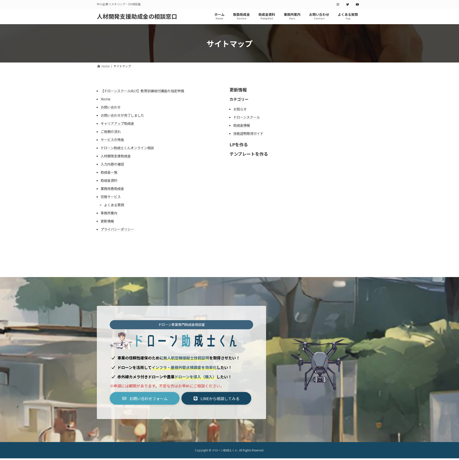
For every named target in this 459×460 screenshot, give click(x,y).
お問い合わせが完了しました (122, 115)
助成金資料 (109, 180)
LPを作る (239, 144)
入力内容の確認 (112, 164)
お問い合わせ (111, 107)
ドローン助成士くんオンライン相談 (127, 147)
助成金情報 (241, 125)
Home (105, 99)
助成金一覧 (109, 172)
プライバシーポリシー (117, 229)
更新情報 (107, 221)
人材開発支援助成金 (116, 155)
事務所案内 (109, 212)
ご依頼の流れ (111, 131)
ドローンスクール (246, 117)
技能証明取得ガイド (248, 133)
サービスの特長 (112, 139)
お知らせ (240, 109)
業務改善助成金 (112, 188)
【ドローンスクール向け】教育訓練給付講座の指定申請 (142, 90)
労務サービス (111, 196)
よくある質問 (114, 204)
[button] (145, 398)
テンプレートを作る (249, 154)
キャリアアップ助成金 (117, 123)
